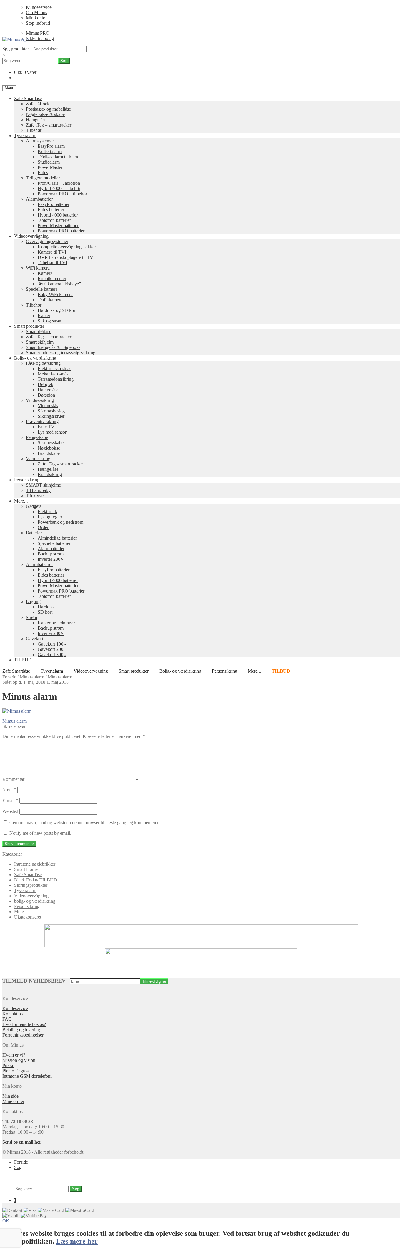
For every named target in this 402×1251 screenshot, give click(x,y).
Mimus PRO (37, 33)
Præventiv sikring (42, 421)
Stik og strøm (50, 320)
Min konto (35, 17)
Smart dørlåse (38, 331)
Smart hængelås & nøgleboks (53, 347)
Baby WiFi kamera (55, 294)
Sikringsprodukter (30, 885)
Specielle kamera (41, 289)
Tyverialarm (25, 135)
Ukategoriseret (27, 916)
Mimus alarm (32, 676)
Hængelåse (36, 119)
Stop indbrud (38, 23)
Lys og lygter (50, 516)
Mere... (254, 670)
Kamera (45, 273)
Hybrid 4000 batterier (58, 214)
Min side (10, 1096)
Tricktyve (35, 495)
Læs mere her (77, 1241)
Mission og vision (18, 1060)
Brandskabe (49, 453)
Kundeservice (39, 7)
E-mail (10, 800)
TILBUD (23, 659)
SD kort (45, 612)
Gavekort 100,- (52, 643)
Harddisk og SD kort (57, 310)
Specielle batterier (54, 543)
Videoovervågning (31, 236)
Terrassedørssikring (56, 379)
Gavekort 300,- (52, 654)
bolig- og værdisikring (34, 901)
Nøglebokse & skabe (45, 114)
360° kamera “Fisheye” (59, 283)
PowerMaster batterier (58, 225)
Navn (9, 789)
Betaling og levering (21, 1029)
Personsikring (26, 479)
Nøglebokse (49, 447)
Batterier (34, 532)
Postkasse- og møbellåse (48, 109)
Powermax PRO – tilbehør (62, 193)
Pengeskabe (37, 437)
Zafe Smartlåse (28, 98)
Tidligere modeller (43, 177)
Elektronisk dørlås (54, 368)
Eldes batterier (51, 209)
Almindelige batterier (57, 537)
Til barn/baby (38, 490)
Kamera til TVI (52, 251)
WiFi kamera (38, 267)
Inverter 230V (51, 559)
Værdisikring (38, 458)
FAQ (7, 1019)
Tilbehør (33, 130)
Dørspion (46, 394)
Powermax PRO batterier (61, 230)
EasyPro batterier (53, 204)
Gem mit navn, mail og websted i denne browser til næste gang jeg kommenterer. (84, 822)
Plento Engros (15, 1070)
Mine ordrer (13, 1101)
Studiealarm (49, 161)
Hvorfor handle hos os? (24, 1024)
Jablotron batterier (54, 220)
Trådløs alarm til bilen (58, 156)
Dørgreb (45, 384)
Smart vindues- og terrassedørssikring (60, 352)
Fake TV (46, 426)
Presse (8, 1065)
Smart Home (26, 869)
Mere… (21, 500)
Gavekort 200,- (52, 649)
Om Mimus (36, 12)
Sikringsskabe (51, 442)
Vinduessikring (40, 400)
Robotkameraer (52, 278)
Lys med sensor (52, 432)
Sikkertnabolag (40, 38)
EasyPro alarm (51, 146)
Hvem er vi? (13, 1054)
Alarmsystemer (40, 140)
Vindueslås (48, 405)
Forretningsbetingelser (23, 1034)
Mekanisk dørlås (53, 373)
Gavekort (34, 638)
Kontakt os (12, 1013)
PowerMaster (50, 167)
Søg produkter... (17, 48)
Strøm (31, 617)
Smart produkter (29, 326)
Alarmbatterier (39, 199)
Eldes (43, 172)
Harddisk (46, 606)
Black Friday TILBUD (35, 879)
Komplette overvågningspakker (67, 246)
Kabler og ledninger (56, 622)
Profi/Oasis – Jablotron (59, 183)
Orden (43, 527)
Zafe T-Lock (37, 103)
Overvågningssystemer (47, 241)
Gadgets (33, 506)
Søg (63, 61)
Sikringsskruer (51, 416)
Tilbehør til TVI (52, 262)
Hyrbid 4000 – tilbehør (59, 188)
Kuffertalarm (50, 151)
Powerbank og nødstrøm (60, 522)
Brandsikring (50, 474)
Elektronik (47, 511)
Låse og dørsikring (43, 363)
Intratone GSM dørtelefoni (27, 1076)
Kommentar (13, 779)
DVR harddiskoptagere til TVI (66, 257)
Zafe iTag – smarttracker (48, 124)
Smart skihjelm (40, 342)
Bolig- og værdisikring (35, 357)
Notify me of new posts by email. (40, 833)
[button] (5, 1220)
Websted (10, 811)
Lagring (33, 601)
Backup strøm (51, 553)
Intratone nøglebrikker (34, 863)
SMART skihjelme (43, 485)
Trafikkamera (50, 299)
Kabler (44, 315)
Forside (9, 676)
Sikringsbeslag (51, 410)
